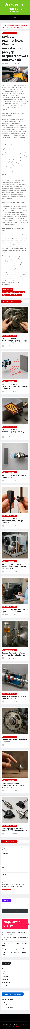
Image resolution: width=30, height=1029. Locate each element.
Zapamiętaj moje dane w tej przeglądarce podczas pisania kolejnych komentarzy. (13, 885)
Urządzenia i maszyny (15, 6)
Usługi (3, 974)
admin (6, 63)
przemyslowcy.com (7, 999)
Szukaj (6, 901)
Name (4, 867)
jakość (5, 295)
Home (3, 24)
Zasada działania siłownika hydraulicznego (14, 697)
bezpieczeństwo (8, 289)
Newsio (11, 1026)
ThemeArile (18, 1026)
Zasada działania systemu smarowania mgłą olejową (13, 654)
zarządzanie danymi (16, 295)
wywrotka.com (6, 1005)
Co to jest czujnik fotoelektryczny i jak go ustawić (12, 520)
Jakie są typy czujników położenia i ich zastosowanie (14, 829)
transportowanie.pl (7, 1007)
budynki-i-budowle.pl (8, 1002)
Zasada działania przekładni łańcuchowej (14, 741)
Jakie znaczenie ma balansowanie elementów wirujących (13, 785)
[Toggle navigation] (15, 17)
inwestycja (21, 292)
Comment (5, 853)
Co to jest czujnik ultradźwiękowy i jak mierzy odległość (14, 386)
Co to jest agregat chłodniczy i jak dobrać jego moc (15, 610)
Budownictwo (6, 982)
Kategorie (5, 968)
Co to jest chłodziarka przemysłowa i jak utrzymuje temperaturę (15, 566)
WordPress (23, 1024)
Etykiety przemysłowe (9, 292)
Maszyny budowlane (7, 985)
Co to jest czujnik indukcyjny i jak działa (15, 476)
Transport (5, 979)
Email (4, 874)
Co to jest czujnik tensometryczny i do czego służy (13, 431)
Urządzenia (5, 976)
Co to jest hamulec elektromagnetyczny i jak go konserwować (14, 340)
